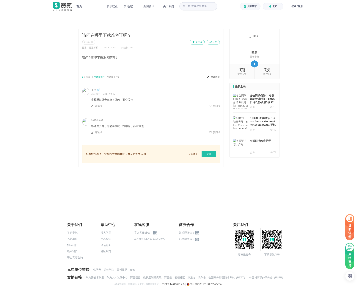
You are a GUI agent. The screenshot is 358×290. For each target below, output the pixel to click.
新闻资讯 (148, 6)
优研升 (97, 269)
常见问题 (106, 232)
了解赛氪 (72, 232)
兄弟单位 (72, 238)
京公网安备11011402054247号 (206, 284)
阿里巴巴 (135, 277)
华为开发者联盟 (95, 277)
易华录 (202, 277)
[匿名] (255, 42)
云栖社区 (180, 277)
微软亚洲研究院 (152, 277)
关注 (198, 42)
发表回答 (215, 77)
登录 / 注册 (297, 6)
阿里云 (168, 277)
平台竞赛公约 (75, 257)
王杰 (93, 89)
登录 (209, 154)
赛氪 (62, 6)
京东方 (191, 277)
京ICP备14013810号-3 (173, 284)
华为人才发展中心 (117, 277)
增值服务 (106, 245)
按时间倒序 (99, 77)
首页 (79, 6)
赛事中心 (94, 6)
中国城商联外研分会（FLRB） (267, 277)
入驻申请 (252, 6)
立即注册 (193, 154)
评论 (98, 105)
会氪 (132, 269)
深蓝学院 (109, 269)
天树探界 (122, 269)
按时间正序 (112, 77)
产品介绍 (106, 238)
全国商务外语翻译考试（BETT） (227, 277)
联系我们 (72, 251)
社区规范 (106, 251)
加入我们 (72, 245)
